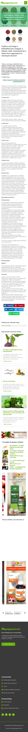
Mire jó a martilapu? (9, 381)
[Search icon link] (21, 3)
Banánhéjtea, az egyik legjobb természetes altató (17, 447)
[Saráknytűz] (13, 582)
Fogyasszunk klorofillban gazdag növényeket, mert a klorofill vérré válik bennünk (13, 412)
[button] (8, 305)
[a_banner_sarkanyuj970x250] (14, 434)
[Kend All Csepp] (14, 494)
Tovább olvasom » (7, 361)
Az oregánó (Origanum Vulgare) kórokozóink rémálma (17, 452)
